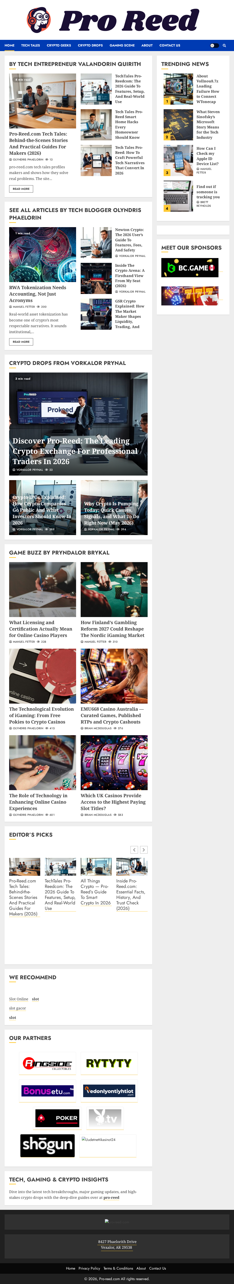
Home (9, 45)
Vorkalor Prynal (132, 256)
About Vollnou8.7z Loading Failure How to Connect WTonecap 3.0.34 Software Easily (178, 89)
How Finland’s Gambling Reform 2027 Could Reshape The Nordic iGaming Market (114, 589)
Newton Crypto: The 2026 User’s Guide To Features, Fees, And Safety (96, 242)
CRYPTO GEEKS (59, 45)
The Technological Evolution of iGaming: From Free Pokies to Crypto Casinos (42, 676)
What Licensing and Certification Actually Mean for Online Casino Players (42, 589)
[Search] (224, 45)
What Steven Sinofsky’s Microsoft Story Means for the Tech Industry (178, 124)
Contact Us (170, 45)
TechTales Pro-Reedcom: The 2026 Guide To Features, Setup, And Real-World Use (96, 89)
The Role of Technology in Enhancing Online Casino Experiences (42, 762)
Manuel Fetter (23, 307)
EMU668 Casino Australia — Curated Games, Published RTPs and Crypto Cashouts (114, 676)
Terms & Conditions (118, 1268)
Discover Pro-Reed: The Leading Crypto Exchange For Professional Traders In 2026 (78, 424)
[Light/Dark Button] (214, 45)
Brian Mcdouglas (97, 728)
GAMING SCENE (122, 45)
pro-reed (111, 1197)
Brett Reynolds (204, 204)
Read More (21, 189)
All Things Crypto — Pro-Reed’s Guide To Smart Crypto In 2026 (96, 892)
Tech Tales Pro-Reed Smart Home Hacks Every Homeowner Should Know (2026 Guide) (96, 124)
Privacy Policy (89, 1268)
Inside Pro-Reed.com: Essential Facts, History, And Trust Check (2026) (130, 894)
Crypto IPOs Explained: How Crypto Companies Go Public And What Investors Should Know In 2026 (42, 510)
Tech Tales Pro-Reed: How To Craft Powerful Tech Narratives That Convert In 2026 (96, 160)
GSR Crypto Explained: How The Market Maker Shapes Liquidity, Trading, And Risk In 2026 (96, 314)
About (147, 45)
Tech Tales (30, 45)
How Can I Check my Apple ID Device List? (178, 160)
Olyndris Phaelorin (27, 160)
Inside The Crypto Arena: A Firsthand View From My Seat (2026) (96, 278)
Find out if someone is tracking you (178, 196)
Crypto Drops (90, 45)
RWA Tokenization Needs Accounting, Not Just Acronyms (42, 254)
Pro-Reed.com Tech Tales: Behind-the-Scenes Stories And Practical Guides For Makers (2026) (42, 100)
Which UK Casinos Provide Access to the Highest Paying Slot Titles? (114, 762)
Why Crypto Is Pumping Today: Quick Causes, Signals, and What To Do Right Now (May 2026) (111, 513)
